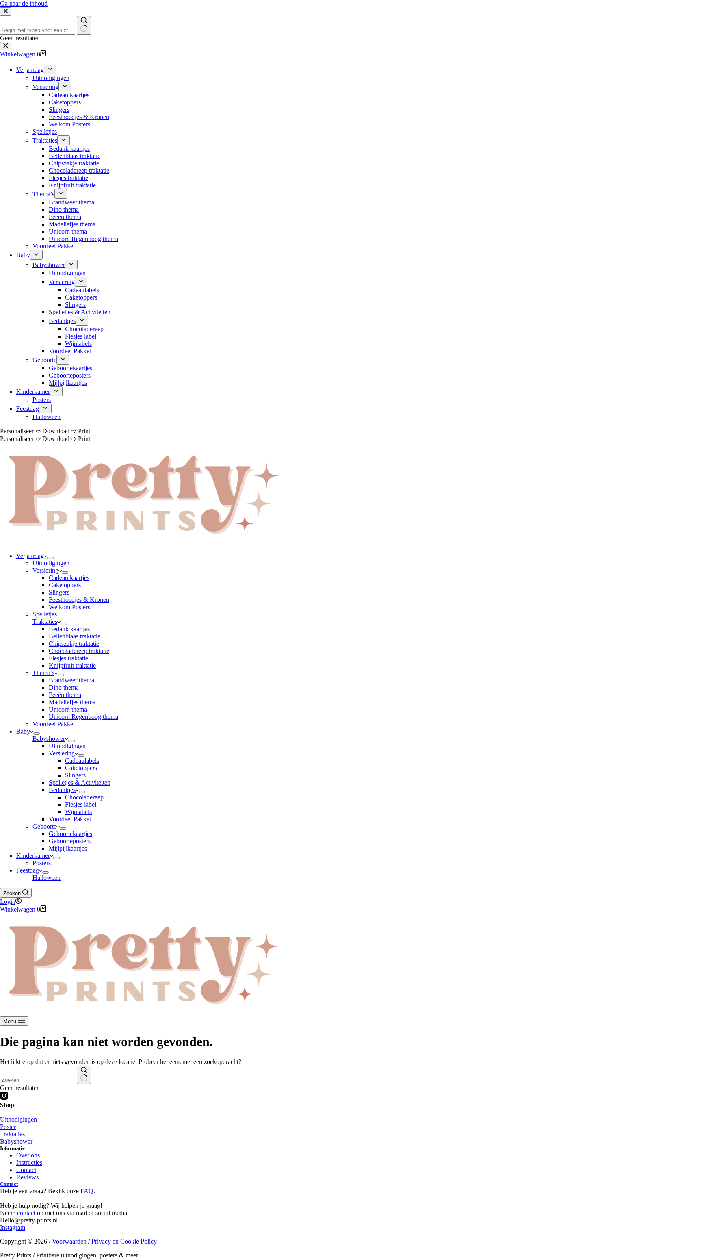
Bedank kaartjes (69, 628)
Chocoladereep (84, 797)
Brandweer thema (71, 680)
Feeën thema (65, 694)
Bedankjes (62, 789)
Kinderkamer (33, 855)
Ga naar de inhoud (24, 3)
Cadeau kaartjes (69, 577)
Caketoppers (65, 585)
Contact (26, 1169)
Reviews (27, 1177)
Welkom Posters (69, 606)
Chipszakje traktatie (74, 643)
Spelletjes (44, 614)
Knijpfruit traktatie (72, 665)
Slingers (59, 592)
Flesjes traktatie (68, 658)
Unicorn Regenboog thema (83, 716)
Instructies (29, 1162)
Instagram (12, 1227)
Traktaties (44, 621)
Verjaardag (30, 555)
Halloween (46, 877)
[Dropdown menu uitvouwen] (50, 558)
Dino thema (64, 687)
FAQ (86, 1190)
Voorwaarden (69, 1241)
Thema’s (43, 672)
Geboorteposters (70, 841)
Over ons (28, 1155)
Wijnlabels (78, 811)
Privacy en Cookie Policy (124, 1241)
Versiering (45, 570)
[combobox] (37, 1080)
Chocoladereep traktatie (79, 650)
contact (26, 1212)
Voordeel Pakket (53, 724)
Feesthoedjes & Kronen (79, 599)
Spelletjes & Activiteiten (79, 782)
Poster (8, 1126)
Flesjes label (80, 804)
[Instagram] (4, 1097)
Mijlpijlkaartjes (68, 848)
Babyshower (48, 738)
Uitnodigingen (50, 563)
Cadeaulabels (82, 760)
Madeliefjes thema (72, 702)
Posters (41, 863)
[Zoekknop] (84, 1075)
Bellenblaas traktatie (74, 636)
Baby (23, 731)
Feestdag (27, 870)
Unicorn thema (68, 709)
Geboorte (44, 826)
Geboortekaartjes (70, 833)
